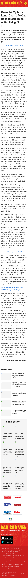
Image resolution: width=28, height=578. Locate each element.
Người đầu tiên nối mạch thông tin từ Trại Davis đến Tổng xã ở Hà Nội (7, 486)
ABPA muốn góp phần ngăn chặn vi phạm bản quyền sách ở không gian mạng (19, 403)
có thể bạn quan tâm (12, 422)
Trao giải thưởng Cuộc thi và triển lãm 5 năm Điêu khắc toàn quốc (19, 412)
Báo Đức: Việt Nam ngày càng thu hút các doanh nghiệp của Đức (18, 375)
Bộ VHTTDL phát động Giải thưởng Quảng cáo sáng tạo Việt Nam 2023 (19, 384)
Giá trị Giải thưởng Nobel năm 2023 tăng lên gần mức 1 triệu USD (19, 393)
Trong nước (4, 8)
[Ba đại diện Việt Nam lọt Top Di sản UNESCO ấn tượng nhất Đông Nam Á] (12, 289)
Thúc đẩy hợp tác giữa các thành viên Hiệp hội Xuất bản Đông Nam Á (19, 486)
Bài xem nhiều (6, 369)
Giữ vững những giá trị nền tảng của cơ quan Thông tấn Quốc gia (19, 470)
